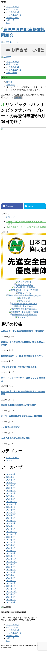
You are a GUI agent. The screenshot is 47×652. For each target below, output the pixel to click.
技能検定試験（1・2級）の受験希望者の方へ (22, 356)
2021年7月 (11, 600)
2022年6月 (11, 570)
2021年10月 (11, 591)
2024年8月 (11, 512)
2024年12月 (11, 501)
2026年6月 (11, 477)
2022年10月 (11, 561)
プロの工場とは (13, 15)
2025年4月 (11, 493)
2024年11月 (11, 504)
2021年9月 (11, 594)
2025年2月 (11, 499)
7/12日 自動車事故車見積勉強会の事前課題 (21, 416)
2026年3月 (11, 482)
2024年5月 (11, 521)
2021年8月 (11, 597)
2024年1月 (11, 529)
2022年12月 (11, 556)
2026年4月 (11, 480)
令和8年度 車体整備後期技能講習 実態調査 (22, 331)
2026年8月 (11, 474)
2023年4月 (11, 551)
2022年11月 (11, 559)
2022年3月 (11, 578)
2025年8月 (11, 485)
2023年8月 (11, 540)
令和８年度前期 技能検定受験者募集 (19, 367)
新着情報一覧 (12, 17)
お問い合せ (11, 20)
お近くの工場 (12, 12)
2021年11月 (11, 589)
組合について (12, 9)
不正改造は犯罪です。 (11, 427)
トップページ (12, 7)
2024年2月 (11, 526)
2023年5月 (11, 548)
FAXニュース (12, 458)
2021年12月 (11, 586)
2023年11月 (11, 534)
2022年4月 (11, 575)
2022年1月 (11, 583)
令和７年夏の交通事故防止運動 (15, 438)
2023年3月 (11, 553)
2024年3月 (11, 523)
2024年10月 (11, 507)
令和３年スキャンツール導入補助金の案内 (26, 227)
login (8, 23)
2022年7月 (11, 567)
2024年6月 (11, 518)
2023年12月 (11, 531)
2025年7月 (11, 488)
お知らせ (18, 97)
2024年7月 (11, 515)
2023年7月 (11, 542)
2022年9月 (11, 564)
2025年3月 (11, 496)
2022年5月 (11, 572)
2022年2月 (11, 580)
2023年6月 (11, 545)
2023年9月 (11, 537)
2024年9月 (11, 510)
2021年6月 (11, 602)
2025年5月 (11, 491)
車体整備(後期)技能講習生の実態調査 (18, 405)
